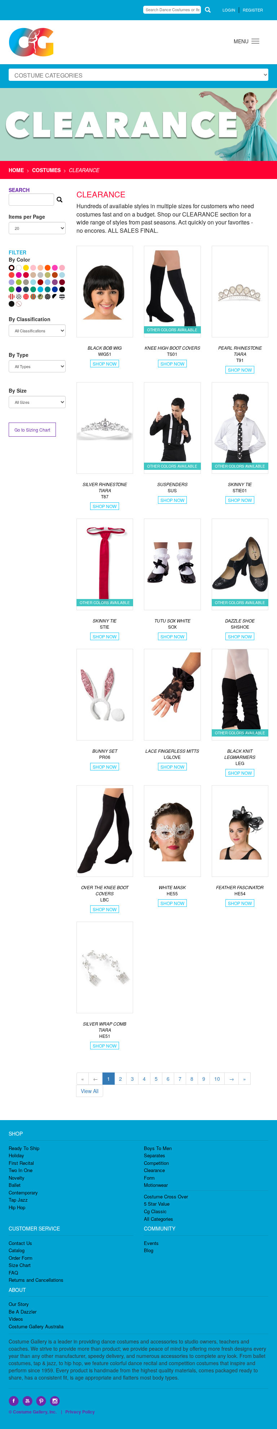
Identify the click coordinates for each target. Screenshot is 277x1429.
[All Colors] (11, 268)
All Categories (158, 1218)
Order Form (20, 1257)
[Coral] (11, 275)
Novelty (17, 1177)
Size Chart (20, 1265)
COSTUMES (46, 170)
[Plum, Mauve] (55, 282)
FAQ (13, 1272)
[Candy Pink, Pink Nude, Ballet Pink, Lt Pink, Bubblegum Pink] (33, 268)
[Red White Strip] (11, 297)
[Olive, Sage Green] (47, 275)
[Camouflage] (40, 297)
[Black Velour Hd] (11, 304)
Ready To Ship (24, 1148)
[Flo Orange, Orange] (47, 268)
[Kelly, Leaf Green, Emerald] (11, 289)
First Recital (21, 1162)
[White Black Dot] (19, 297)
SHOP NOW (104, 363)
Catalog (17, 1250)
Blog (148, 1250)
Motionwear (156, 1184)
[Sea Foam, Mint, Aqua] (33, 282)
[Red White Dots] (26, 297)
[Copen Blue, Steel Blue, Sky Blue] (47, 282)
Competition (156, 1162)
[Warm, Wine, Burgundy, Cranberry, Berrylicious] (62, 282)
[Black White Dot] (47, 297)
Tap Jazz (18, 1199)
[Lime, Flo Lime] (19, 282)
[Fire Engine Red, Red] (26, 275)
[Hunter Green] (33, 289)
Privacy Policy (80, 1411)
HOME (16, 170)
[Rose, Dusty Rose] (62, 268)
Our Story (19, 1304)
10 (217, 1078)
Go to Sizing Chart (32, 430)
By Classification (29, 319)
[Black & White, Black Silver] (55, 297)
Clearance (154, 1170)
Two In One (20, 1170)
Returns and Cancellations (36, 1279)
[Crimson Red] (40, 282)
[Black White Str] (62, 297)
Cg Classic (155, 1211)
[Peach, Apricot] (40, 268)
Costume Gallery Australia (36, 1326)
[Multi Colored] (33, 297)
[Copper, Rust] (55, 275)
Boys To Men (158, 1148)
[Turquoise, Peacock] (40, 289)
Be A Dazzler (22, 1311)
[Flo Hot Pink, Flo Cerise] (55, 268)
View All (89, 1090)
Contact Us (20, 1243)
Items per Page (27, 216)
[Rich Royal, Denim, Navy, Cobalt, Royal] (55, 289)
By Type (18, 354)
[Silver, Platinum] (40, 275)
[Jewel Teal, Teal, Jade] (47, 289)
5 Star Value (157, 1203)
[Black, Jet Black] (62, 289)
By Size (18, 390)
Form (149, 1177)
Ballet (15, 1184)
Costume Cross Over (166, 1196)
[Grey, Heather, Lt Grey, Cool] (26, 282)
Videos (16, 1318)
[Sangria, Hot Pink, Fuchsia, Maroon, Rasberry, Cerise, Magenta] (19, 275)
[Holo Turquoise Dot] (62, 275)
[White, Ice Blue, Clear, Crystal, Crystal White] (19, 268)
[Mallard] (26, 289)
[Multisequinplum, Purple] (19, 289)
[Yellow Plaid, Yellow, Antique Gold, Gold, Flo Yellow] (26, 268)
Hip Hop (17, 1207)
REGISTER (253, 10)
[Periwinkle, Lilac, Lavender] (11, 282)
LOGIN (229, 10)
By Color (19, 259)
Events (151, 1243)
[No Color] (19, 304)
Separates (154, 1155)
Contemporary (23, 1192)
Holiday (16, 1155)
